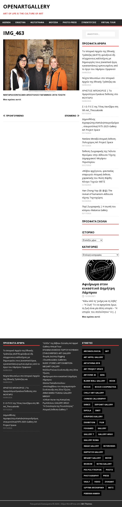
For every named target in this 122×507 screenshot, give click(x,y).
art (107, 351)
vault (87, 481)
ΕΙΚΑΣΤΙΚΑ (20, 22)
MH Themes (86, 504)
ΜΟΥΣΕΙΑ (53, 22)
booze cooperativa (105, 387)
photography (91, 475)
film (101, 422)
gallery (102, 428)
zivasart (109, 481)
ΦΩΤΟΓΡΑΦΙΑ (37, 22)
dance (87, 404)
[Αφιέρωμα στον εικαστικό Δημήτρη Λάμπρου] (100, 278)
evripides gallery (93, 416)
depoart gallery (104, 404)
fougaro (88, 428)
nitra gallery (104, 464)
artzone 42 (90, 375)
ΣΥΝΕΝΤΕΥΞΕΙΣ (88, 22)
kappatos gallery (93, 452)
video (97, 481)
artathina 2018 (92, 363)
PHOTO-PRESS (70, 22)
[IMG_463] (41, 90)
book (112, 380)
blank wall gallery (94, 380)
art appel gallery (93, 357)
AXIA (102, 375)
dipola (87, 410)
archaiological (92, 351)
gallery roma (91, 440)
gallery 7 (89, 434)
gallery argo (105, 434)
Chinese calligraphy (95, 398)
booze (87, 387)
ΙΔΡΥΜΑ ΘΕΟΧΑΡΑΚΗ (94, 487)
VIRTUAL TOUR (108, 22)
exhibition (89, 422)
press (106, 475)
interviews (109, 446)
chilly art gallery (94, 392)
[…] (114, 311)
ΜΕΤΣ (111, 487)
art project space (93, 369)
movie (108, 458)
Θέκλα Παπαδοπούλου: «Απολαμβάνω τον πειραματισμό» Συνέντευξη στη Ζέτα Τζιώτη (59, 386)
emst (98, 410)
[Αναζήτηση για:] (100, 34)
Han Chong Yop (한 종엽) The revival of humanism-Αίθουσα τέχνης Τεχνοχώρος (97, 194)
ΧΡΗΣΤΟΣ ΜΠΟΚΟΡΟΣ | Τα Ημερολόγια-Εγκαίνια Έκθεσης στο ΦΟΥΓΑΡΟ (100, 94)
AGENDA (6, 22)
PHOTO (109, 469)
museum (88, 464)
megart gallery (92, 458)
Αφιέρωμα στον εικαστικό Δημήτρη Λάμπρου (98, 288)
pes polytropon (93, 469)
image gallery (91, 446)
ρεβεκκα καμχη (92, 493)
